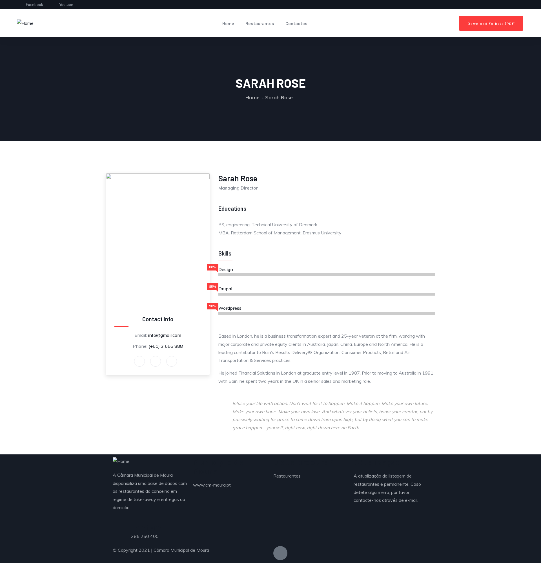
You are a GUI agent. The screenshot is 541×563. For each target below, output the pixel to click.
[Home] (25, 23)
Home (228, 23)
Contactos (296, 23)
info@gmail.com (164, 335)
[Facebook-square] (280, 553)
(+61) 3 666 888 (165, 346)
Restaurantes (259, 23)
